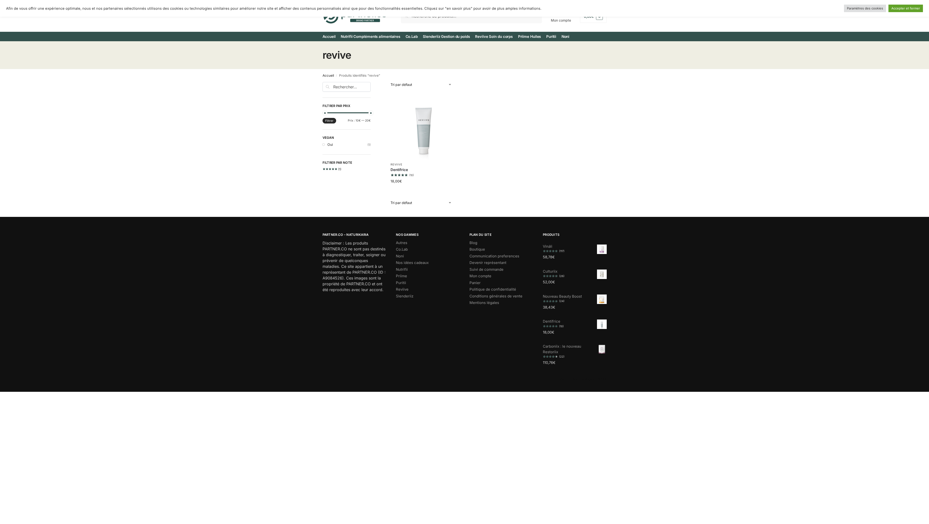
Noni (400, 256)
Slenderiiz (404, 296)
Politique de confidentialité (492, 289)
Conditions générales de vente (495, 296)
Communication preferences (494, 256)
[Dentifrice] (424, 126)
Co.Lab (402, 249)
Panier (475, 282)
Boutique (477, 249)
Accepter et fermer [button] (905, 8)
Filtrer (329, 121)
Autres (401, 242)
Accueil (328, 75)
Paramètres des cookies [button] (865, 8)
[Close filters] (372, 85)
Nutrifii (402, 269)
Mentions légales (484, 302)
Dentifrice (399, 169)
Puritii (401, 282)
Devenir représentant (487, 262)
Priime (401, 276)
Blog (473, 242)
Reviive (396, 164)
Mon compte (480, 276)
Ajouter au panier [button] (424, 191)
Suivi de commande (486, 269)
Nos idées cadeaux (412, 262)
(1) (332, 169)
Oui (330, 144)
